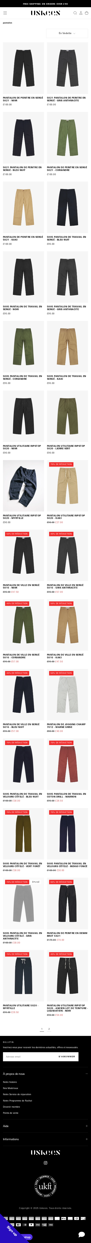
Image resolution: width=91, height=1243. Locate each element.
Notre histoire (10, 1082)
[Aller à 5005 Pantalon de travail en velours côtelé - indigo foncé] (67, 833)
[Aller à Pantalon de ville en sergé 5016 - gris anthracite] (67, 555)
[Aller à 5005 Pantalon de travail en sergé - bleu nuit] (67, 207)
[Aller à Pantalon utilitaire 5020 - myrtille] (23, 975)
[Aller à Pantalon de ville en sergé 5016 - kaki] (67, 625)
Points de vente (10, 1113)
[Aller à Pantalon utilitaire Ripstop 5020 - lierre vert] (67, 416)
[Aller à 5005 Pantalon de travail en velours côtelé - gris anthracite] (23, 903)
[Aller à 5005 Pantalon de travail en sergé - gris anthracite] (67, 277)
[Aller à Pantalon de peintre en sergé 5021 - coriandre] (67, 137)
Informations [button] (11, 1139)
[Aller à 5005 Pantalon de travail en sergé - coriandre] (23, 346)
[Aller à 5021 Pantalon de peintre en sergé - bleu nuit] (23, 137)
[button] (5, 13)
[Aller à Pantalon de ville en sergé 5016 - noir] (23, 555)
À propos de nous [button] (14, 1073)
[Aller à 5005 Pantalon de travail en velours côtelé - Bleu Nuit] (23, 764)
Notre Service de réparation (17, 1094)
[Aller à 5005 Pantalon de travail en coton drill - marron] (67, 764)
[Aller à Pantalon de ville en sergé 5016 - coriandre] (23, 625)
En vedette (65, 33)
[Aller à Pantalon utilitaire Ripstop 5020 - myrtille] (23, 486)
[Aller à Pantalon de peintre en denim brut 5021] (67, 903)
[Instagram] (45, 1163)
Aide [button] (5, 1126)
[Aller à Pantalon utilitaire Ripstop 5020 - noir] (23, 416)
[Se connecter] (81, 13)
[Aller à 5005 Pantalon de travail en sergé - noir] (23, 277)
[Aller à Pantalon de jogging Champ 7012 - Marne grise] (67, 694)
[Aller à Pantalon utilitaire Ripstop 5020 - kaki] (67, 486)
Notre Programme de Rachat (17, 1100)
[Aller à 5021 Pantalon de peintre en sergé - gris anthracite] (67, 68)
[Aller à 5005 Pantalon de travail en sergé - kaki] (67, 346)
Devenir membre (11, 1107)
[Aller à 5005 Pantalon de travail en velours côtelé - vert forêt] (23, 833)
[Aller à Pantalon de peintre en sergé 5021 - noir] (23, 68)
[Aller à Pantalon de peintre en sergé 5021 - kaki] (23, 207)
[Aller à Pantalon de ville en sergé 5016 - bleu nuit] (23, 694)
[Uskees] (45, 1152)
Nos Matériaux (10, 1088)
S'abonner (67, 1056)
